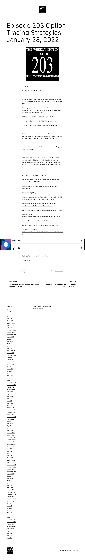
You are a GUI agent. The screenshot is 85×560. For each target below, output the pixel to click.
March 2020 (10, 485)
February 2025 (11, 350)
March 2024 (10, 375)
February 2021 (11, 460)
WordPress (75, 550)
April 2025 (9, 346)
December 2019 (11, 492)
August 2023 (10, 391)
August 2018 (10, 528)
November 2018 (11, 522)
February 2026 (11, 323)
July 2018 (9, 531)
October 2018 (10, 524)
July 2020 (9, 476)
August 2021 (10, 446)
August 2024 (10, 364)
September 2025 (11, 334)
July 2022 (9, 421)
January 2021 (10, 462)
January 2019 (10, 517)
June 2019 (9, 506)
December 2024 (11, 355)
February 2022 (11, 432)
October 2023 (11, 387)
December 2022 (11, 410)
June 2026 (10, 314)
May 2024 (9, 371)
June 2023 (10, 396)
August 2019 (10, 501)
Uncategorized (59, 271)
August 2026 (10, 309)
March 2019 (10, 512)
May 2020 (9, 480)
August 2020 (10, 474)
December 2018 (11, 519)
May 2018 (9, 535)
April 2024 (9, 373)
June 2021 (9, 451)
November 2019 (11, 494)
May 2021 (9, 453)
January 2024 (10, 380)
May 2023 (9, 398)
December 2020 (11, 464)
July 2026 (9, 311)
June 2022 (10, 423)
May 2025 (9, 343)
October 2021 (10, 442)
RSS (30, 260)
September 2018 (11, 526)
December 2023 (11, 382)
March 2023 (10, 403)
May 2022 (9, 426)
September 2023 (11, 389)
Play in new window (34, 256)
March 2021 (10, 458)
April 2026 (9, 318)
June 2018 (9, 533)
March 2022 (10, 430)
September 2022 (11, 417)
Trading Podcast (27, 86)
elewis (25, 272)
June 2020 (10, 478)
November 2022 (11, 412)
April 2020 (9, 483)
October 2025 (11, 332)
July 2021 (9, 448)
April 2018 (9, 538)
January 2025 (10, 353)
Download (45, 256)
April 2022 (9, 428)
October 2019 (10, 496)
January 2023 (10, 407)
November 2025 (11, 330)
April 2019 (9, 510)
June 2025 (10, 341)
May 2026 (9, 316)
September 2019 (11, 499)
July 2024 (9, 366)
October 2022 (11, 414)
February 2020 (11, 487)
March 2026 (10, 321)
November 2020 (11, 467)
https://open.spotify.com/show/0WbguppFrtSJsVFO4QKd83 (41, 216)
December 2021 (11, 437)
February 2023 (11, 405)
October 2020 (11, 469)
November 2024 (11, 357)
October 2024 (11, 359)
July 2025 (9, 339)
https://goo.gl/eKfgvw (51, 225)
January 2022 (10, 435)
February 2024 (11, 378)
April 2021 (9, 455)
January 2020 (10, 490)
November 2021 (11, 439)
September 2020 (11, 471)
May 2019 (9, 508)
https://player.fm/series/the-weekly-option (48, 210)
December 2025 (11, 327)
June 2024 (10, 369)
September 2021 (11, 444)
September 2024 (11, 362)
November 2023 (11, 385)
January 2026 (10, 325)
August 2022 (10, 419)
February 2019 (11, 515)
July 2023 (9, 394)
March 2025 (10, 348)
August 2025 (10, 337)
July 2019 (9, 503)
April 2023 (9, 400)
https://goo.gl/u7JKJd (41, 221)
